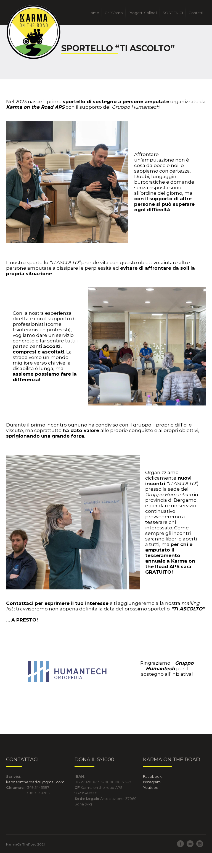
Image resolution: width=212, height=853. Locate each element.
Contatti (196, 13)
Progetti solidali (142, 13)
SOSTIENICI (173, 13)
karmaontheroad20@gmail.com (35, 782)
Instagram (152, 782)
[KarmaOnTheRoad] (33, 32)
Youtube (150, 787)
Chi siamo (114, 13)
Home (93, 13)
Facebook (153, 776)
